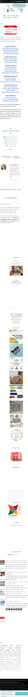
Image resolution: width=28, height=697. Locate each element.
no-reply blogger (4, 666)
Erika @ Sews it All (11, 97)
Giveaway (3, 645)
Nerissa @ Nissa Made (10, 71)
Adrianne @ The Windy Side (10, 101)
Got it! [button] (21, 693)
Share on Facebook (11, 140)
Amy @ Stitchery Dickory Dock (11, 53)
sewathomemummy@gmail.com (8, 212)
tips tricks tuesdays (11, 659)
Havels (2, 657)
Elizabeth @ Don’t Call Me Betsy (10, 72)
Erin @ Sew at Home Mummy (10, 48)
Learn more (16, 277)
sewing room (9, 654)
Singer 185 (18, 664)
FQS (13, 650)
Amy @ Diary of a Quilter (10, 62)
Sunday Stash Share (14, 652)
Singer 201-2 (10, 661)
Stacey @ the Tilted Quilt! (8, 41)
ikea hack (12, 670)
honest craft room (16, 668)
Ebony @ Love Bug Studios (10, 58)
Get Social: (16, 280)
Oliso (19, 661)
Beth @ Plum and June (11, 69)
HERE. (12, 115)
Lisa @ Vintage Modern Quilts (10, 99)
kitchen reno (3, 670)
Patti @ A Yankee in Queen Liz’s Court (11, 81)
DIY (11, 645)
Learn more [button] (4, 696)
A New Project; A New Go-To (12, 601)
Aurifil (18, 645)
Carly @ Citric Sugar (10, 78)
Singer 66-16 (10, 657)
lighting (15, 670)
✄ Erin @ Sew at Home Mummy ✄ (14, 165)
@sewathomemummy (16, 525)
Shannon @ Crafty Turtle (10, 51)
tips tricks (18, 656)
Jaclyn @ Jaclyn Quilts (10, 60)
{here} (11, 176)
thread (7, 670)
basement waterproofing (6, 663)
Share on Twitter (11, 142)
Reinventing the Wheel (14, 666)
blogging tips (17, 654)
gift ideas (10, 668)
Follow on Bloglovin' (11, 137)
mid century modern (7, 656)
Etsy (5, 661)
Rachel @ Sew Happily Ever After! (11, 92)
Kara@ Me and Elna (10, 67)
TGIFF (16, 661)
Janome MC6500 (11, 664)
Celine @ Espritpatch (10, 79)
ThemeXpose (7, 683)
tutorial (2, 654)
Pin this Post (11, 145)
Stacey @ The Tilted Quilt (10, 86)
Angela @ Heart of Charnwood (11, 50)
